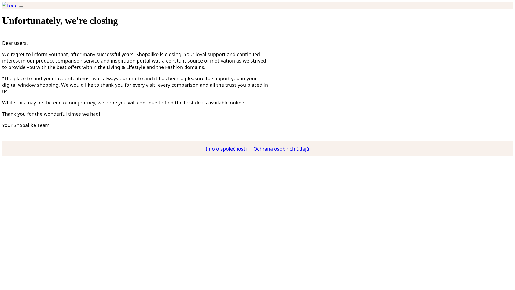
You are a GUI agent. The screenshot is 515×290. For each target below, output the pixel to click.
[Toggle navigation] (21, 7)
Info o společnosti (227, 149)
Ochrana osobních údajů (281, 149)
